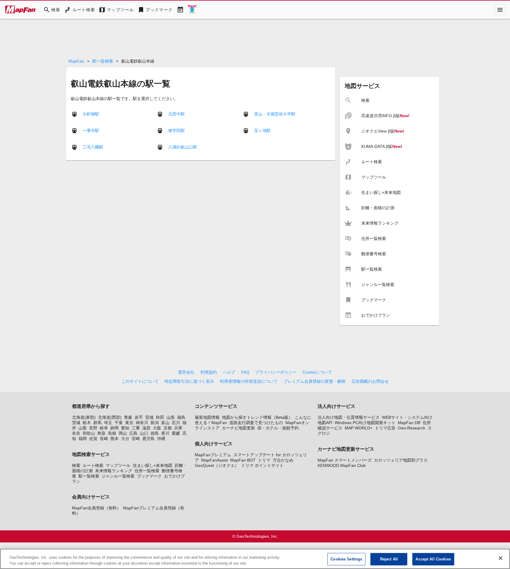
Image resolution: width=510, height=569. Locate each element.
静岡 (114, 428)
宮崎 (136, 438)
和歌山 (89, 433)
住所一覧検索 (147, 470)
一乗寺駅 (91, 130)
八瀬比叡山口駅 (182, 146)
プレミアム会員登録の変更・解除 (315, 381)
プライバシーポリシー (276, 372)
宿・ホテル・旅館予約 (278, 428)
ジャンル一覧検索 (118, 476)
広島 (133, 433)
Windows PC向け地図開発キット (365, 422)
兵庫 (178, 428)
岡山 (123, 433)
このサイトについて (139, 381)
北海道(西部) (110, 417)
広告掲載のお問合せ (370, 381)
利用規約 (208, 372)
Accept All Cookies (433, 559)
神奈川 (142, 422)
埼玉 (108, 422)
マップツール (118, 465)
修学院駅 (176, 130)
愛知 (125, 428)
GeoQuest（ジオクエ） (217, 465)
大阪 (157, 428)
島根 (112, 433)
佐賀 (93, 438)
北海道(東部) (84, 417)
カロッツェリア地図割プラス (401, 460)
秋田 (160, 417)
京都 (168, 428)
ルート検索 (93, 465)
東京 (129, 422)
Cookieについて (317, 372)
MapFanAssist (214, 460)
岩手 (139, 417)
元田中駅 (176, 113)
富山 (165, 422)
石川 (176, 422)
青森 (128, 417)
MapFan (76, 61)
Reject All (389, 559)
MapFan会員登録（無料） (96, 508)
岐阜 (104, 428)
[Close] (500, 558)
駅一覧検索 (102, 61)
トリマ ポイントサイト (262, 465)
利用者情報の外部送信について (249, 381)
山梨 (83, 428)
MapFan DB (409, 422)
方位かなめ (283, 460)
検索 (76, 465)
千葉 (119, 422)
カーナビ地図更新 (238, 428)
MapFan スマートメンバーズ (345, 460)
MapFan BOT (243, 460)
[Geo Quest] (192, 10)
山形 (170, 417)
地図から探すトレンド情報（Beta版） (257, 417)
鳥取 (101, 433)
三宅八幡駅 (93, 146)
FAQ (245, 372)
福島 (181, 417)
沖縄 (161, 438)
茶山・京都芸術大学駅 (274, 113)
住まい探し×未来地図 (152, 465)
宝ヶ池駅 (262, 130)
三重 (136, 428)
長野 (93, 428)
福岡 (83, 438)
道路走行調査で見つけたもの (256, 422)
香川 (165, 433)
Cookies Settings (346, 559)
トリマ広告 (385, 428)
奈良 (76, 433)
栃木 (87, 422)
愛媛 (176, 433)
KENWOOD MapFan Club (342, 465)
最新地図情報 (207, 417)
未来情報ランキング (113, 470)
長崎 (104, 438)
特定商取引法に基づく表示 (189, 381)
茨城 (76, 422)
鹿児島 (148, 438)
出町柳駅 (91, 113)
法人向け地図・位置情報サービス (349, 417)
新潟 (155, 422)
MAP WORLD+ (358, 428)
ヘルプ (229, 372)
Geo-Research (411, 428)
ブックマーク (149, 476)
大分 (125, 438)
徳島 (155, 433)
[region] (255, 559)
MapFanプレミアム (213, 454)
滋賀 (146, 428)
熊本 (114, 438)
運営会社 (186, 372)
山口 (144, 433)
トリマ (264, 460)
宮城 (149, 417)
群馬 (97, 422)
